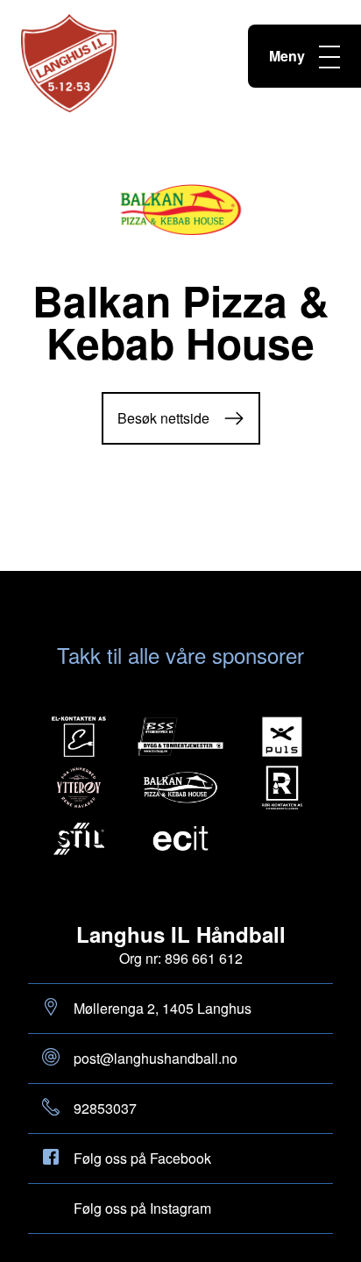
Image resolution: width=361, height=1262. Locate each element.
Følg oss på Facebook (142, 1158)
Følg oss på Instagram (142, 1208)
